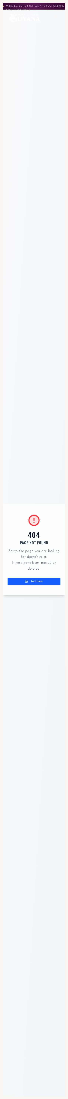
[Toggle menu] (55, 17)
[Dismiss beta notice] (60, 6)
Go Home (37, 581)
